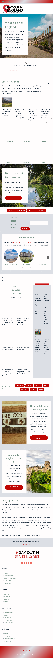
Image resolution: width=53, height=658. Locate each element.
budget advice (42, 284)
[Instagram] (9, 1)
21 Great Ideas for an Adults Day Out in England (23, 347)
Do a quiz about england (39, 438)
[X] (6, 1)
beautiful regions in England (21, 242)
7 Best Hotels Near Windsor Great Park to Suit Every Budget (45, 114)
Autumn (7, 599)
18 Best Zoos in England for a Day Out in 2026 (23, 372)
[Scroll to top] (49, 652)
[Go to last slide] (5, 257)
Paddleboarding (9, 638)
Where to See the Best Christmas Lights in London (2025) (19, 114)
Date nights (8, 620)
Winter (6, 601)
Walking (7, 636)
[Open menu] (50, 9)
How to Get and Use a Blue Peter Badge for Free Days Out (46, 345)
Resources (21, 648)
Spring (6, 594)
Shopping (7, 641)
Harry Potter (8, 622)
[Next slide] (48, 257)
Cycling (6, 633)
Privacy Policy (30, 648)
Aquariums (7, 617)
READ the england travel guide (14, 487)
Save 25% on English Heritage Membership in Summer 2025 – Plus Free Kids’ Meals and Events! (46, 309)
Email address (25, 223)
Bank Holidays (9, 575)
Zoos (6, 615)
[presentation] (7, 102)
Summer (7, 596)
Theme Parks (8, 612)
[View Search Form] (50, 2)
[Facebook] (3, 1)
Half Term (7, 580)
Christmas (7, 583)
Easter (6, 573)
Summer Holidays (10, 578)
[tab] (22, 267)
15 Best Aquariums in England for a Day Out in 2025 (8, 347)
